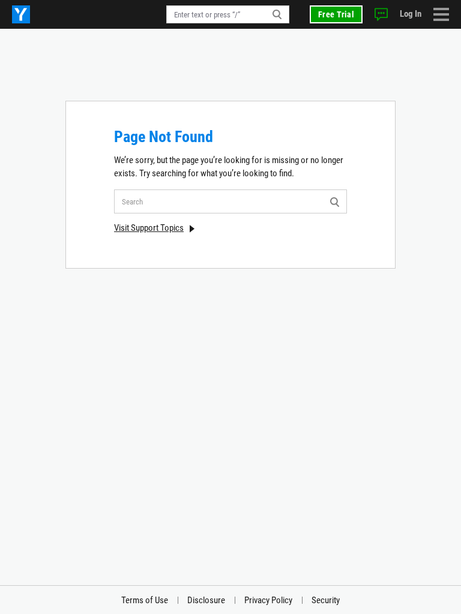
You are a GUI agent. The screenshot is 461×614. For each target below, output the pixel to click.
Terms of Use (144, 600)
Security (326, 600)
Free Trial (336, 14)
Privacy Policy (268, 600)
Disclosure (206, 600)
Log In (410, 13)
